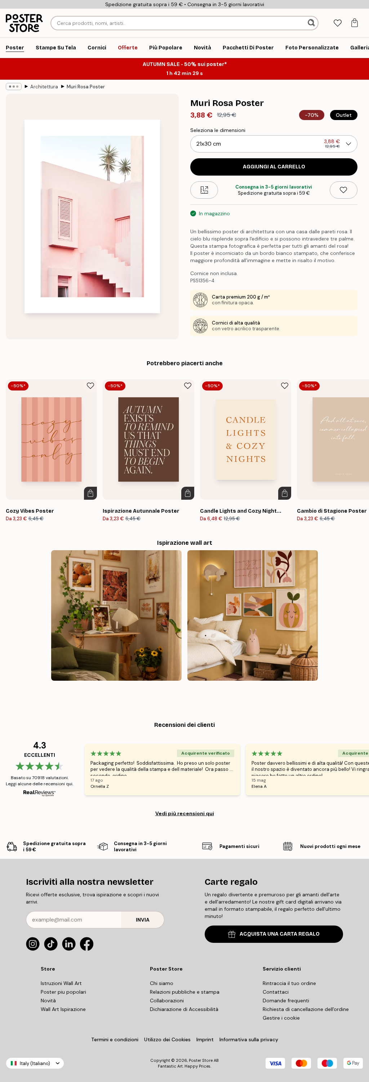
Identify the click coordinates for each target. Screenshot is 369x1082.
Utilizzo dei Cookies (167, 1039)
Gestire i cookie (281, 1018)
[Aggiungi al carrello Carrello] (90, 493)
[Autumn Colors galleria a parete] (116, 615)
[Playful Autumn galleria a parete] (252, 615)
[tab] (337, 23)
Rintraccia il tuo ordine (289, 983)
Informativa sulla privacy (248, 1039)
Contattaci (276, 992)
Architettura (44, 87)
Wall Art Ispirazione (63, 1009)
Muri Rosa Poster (86, 87)
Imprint (205, 1039)
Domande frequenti (286, 1000)
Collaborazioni (167, 1000)
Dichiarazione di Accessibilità (184, 1009)
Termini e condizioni (114, 1039)
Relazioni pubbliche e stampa (184, 992)
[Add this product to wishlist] (343, 190)
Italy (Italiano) (35, 1063)
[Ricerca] (312, 23)
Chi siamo (161, 983)
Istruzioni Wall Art (61, 983)
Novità (48, 1000)
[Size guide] (204, 190)
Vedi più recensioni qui (184, 813)
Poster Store (201, 1060)
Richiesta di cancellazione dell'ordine (306, 1009)
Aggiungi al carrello (274, 167)
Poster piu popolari (63, 992)
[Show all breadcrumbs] (14, 86)
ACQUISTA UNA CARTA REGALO (280, 934)
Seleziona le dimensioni (217, 130)
